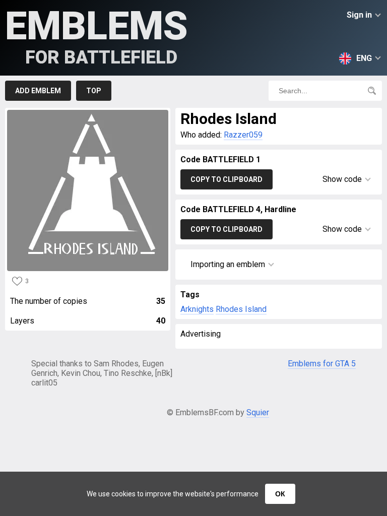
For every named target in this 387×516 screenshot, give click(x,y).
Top (93, 91)
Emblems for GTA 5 (322, 363)
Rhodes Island (241, 309)
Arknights (197, 309)
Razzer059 (243, 135)
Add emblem (38, 91)
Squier (257, 412)
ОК (280, 494)
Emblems (96, 35)
